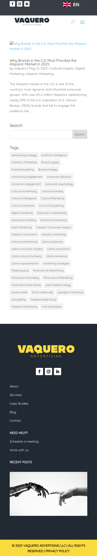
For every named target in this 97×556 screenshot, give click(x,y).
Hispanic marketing (54, 234)
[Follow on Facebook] (12, 4)
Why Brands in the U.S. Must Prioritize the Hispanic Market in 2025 (43, 62)
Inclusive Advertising (24, 241)
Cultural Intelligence (24, 198)
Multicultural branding (25, 277)
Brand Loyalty (50, 162)
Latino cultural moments (27, 256)
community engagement (27, 176)
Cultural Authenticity (24, 191)
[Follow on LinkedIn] (27, 4)
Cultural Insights (62, 68)
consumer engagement (26, 184)
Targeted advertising (43, 299)
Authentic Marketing (24, 162)
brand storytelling (23, 169)
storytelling (19, 299)
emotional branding (24, 220)
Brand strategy (47, 169)
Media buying (20, 270)
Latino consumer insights (27, 249)
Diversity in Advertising (51, 212)
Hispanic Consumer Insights (53, 227)
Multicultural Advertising (48, 270)
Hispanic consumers (24, 234)
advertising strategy (24, 155)
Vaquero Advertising (24, 306)
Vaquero (20, 68)
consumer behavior (59, 176)
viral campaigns (52, 306)
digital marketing (22, 212)
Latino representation (25, 263)
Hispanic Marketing (40, 74)
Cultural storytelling (51, 205)
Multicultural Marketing (58, 277)
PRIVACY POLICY (58, 551)
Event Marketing (22, 227)
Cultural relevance (23, 205)
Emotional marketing (54, 220)
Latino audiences (52, 241)
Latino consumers (58, 249)
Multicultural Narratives (26, 285)
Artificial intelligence (54, 155)
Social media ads (42, 292)
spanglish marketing (70, 292)
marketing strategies (56, 263)
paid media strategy (58, 285)
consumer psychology (59, 184)
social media (19, 292)
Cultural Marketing (52, 198)
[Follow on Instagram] (19, 4)
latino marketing (56, 256)
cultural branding (52, 191)
